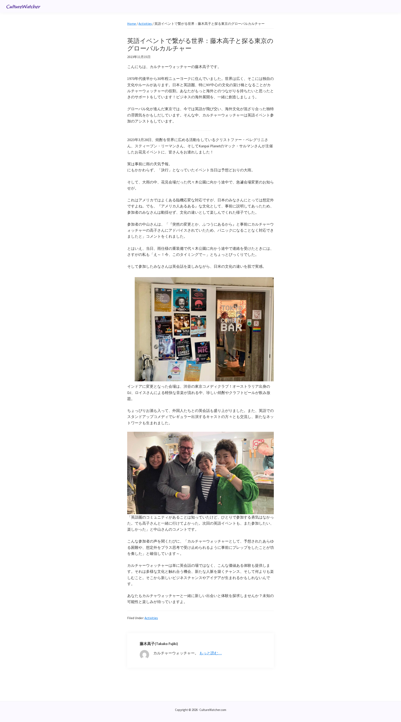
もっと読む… (210, 653)
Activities (151, 618)
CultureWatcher (23, 7)
